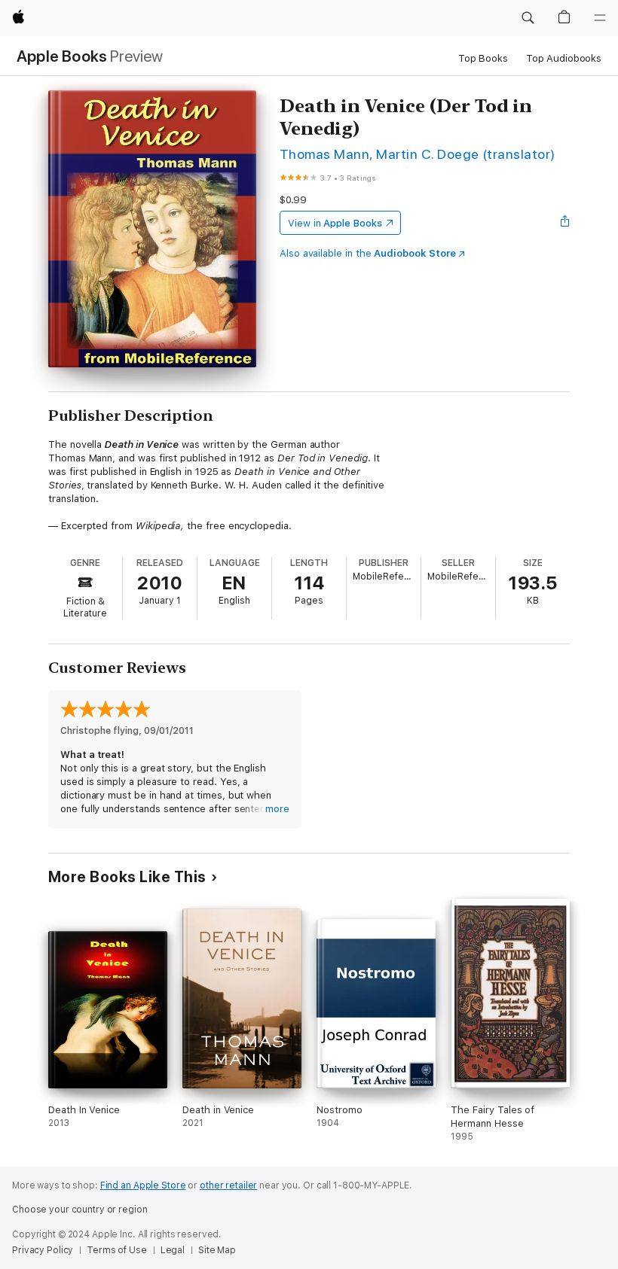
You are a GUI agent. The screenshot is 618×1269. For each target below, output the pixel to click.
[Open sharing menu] (565, 223)
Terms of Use (117, 1250)
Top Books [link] (483, 58)
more (277, 808)
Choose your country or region (80, 1209)
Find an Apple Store (143, 1185)
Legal (173, 1250)
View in (335, 223)
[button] (527, 18)
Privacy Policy (42, 1250)
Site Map (217, 1250)
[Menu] (600, 18)
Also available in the (368, 253)
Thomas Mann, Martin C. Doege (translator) (417, 154)
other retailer (228, 1185)
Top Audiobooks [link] (563, 58)
